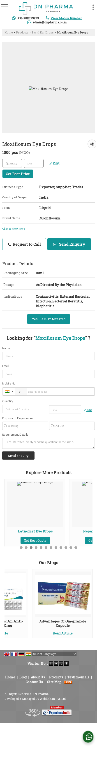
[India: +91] (8, 391)
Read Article (63, 633)
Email (5, 366)
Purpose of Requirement (18, 418)
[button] (66, 18)
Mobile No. (9, 383)
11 (70, 547)
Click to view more (13, 228)
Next (86, 603)
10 (66, 547)
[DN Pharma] (46, 8)
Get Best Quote (78, 540)
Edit (56, 163)
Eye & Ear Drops (43, 32)
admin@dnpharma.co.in (50, 22)
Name (6, 348)
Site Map (54, 682)
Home (9, 32)
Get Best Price (18, 173)
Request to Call (26, 244)
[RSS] (68, 682)
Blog (23, 677)
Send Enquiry (71, 244)
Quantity (7, 401)
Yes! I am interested (49, 319)
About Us (38, 677)
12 (75, 547)
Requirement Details (15, 434)
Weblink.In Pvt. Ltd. (53, 698)
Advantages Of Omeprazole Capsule (62, 623)
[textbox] (34, 163)
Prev (10, 603)
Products (22, 32)
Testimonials (78, 677)
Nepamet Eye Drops (78, 531)
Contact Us (34, 682)
